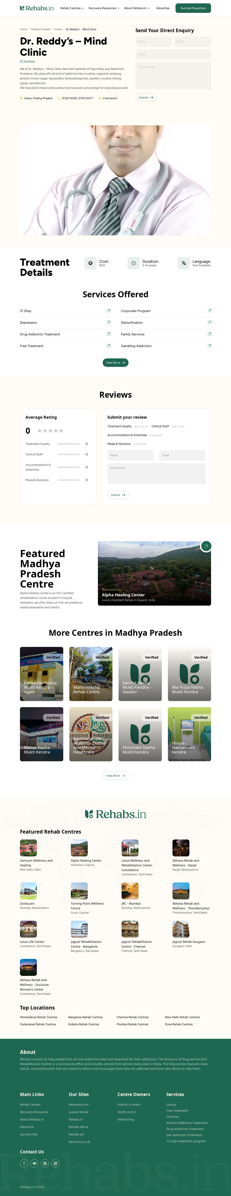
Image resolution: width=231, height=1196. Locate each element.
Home (23, 29)
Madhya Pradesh (41, 29)
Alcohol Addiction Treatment (187, 1123)
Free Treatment (177, 1111)
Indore (58, 29)
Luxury (171, 1104)
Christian (172, 1117)
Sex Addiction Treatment (184, 1135)
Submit (143, 97)
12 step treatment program (186, 1141)
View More (113, 362)
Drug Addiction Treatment (185, 1129)
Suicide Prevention (193, 8)
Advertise (162, 8)
